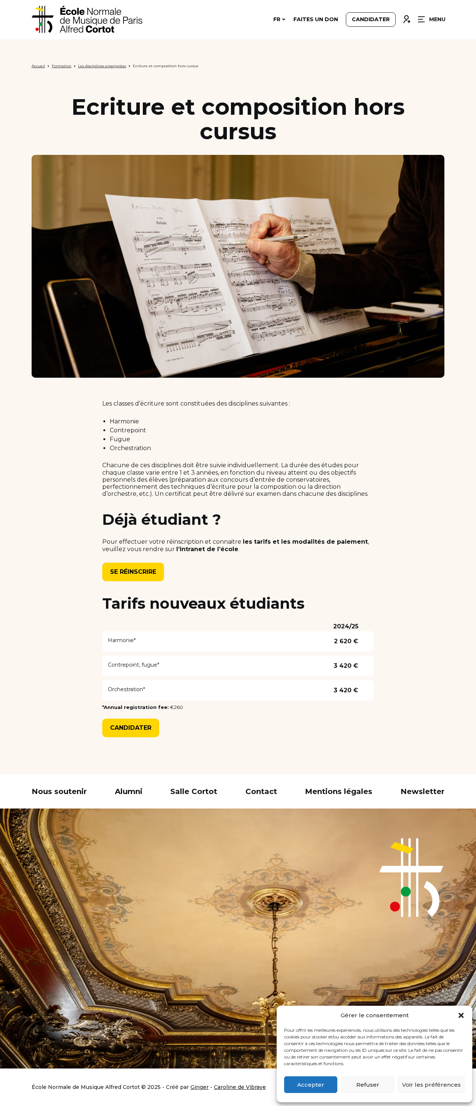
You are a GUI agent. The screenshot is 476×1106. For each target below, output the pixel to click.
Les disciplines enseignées (102, 66)
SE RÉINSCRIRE (133, 571)
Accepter (310, 1084)
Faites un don (315, 19)
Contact (261, 791)
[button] (461, 1015)
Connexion (406, 17)
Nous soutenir (59, 791)
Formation (61, 66)
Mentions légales (338, 791)
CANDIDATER (130, 727)
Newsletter (422, 791)
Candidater (371, 19)
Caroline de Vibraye (240, 1087)
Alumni (128, 791)
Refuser (367, 1084)
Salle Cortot (193, 791)
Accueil (38, 66)
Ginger (199, 1087)
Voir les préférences (431, 1084)
